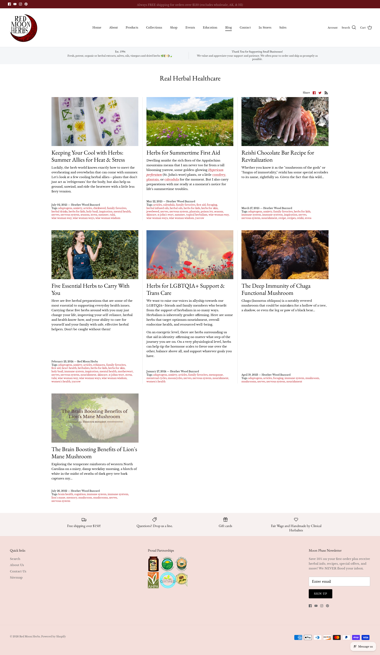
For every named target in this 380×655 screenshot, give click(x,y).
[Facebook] (9, 4)
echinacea (99, 364)
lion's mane (58, 497)
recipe (282, 218)
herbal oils (176, 208)
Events (190, 27)
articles (87, 208)
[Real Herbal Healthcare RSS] (326, 92)
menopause (216, 374)
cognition (80, 494)
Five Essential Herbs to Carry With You (90, 289)
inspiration (105, 211)
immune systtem (272, 214)
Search (15, 559)
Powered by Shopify (53, 636)
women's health (60, 381)
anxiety (77, 208)
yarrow (199, 218)
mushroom (312, 378)
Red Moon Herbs (29, 636)
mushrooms (248, 381)
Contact (245, 27)
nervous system (70, 214)
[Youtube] (14, 4)
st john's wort (166, 214)
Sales (282, 27)
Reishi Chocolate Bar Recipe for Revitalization (277, 156)
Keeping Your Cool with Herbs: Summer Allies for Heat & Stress (88, 156)
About (113, 27)
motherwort (125, 371)
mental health (122, 211)
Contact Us (18, 571)
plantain (194, 211)
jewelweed (152, 211)
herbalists (83, 368)
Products (132, 27)
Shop (174, 27)
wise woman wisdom (107, 218)
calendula (171, 179)
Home (96, 27)
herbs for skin (209, 208)
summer (103, 214)
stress (94, 214)
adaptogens (65, 208)
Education (210, 27)
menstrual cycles (156, 378)
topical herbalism (196, 214)
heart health (69, 368)
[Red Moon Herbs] (23, 27)
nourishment (269, 218)
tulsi (112, 214)
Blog (228, 27)
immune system (251, 214)
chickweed (99, 208)
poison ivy (207, 211)
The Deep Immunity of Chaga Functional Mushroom (276, 289)
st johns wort (116, 374)
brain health (65, 494)
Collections (154, 27)
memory (71, 497)
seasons (85, 214)
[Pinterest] (26, 4)
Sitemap (16, 577)
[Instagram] (20, 4)
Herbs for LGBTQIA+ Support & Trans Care (185, 289)
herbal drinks (59, 211)
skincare (151, 214)
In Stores (265, 27)
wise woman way (61, 218)
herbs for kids (77, 211)
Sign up (320, 593)
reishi (300, 218)
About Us (17, 565)
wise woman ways (83, 218)
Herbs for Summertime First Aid (183, 152)
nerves (55, 214)
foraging (212, 204)
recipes (291, 218)
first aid (201, 204)
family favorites (116, 208)
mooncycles (175, 378)
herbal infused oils (157, 208)
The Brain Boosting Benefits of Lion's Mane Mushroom (94, 452)
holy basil (92, 211)
